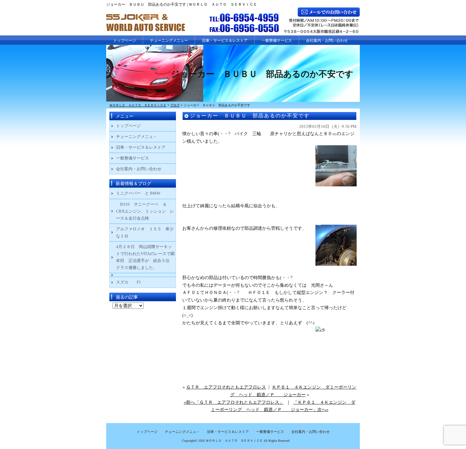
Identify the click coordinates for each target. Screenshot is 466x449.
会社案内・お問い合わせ (327, 40)
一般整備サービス (277, 40)
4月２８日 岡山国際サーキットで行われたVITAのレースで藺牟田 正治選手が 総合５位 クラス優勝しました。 (145, 257)
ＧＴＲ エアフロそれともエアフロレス (226, 387)
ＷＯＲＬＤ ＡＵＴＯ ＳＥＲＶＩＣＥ (234, 440)
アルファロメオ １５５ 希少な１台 (145, 232)
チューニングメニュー (169, 40)
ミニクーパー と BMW (138, 193)
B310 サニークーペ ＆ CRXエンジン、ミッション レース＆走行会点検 (145, 211)
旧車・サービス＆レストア (225, 40)
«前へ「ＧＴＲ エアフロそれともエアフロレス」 (234, 402)
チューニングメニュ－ (136, 136)
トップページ (124, 40)
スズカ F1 (132, 282)
